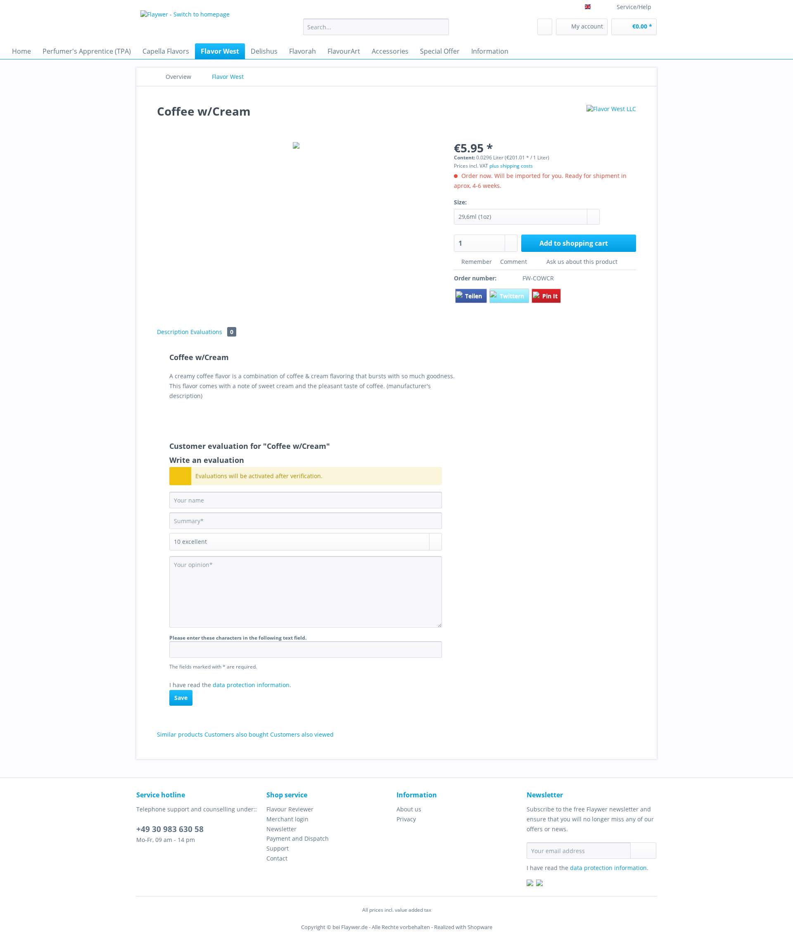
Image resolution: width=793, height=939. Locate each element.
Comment (514, 262)
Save (181, 698)
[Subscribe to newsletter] (643, 850)
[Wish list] (544, 27)
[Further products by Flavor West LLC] (611, 119)
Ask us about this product (581, 262)
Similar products (180, 734)
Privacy (406, 819)
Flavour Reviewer (289, 809)
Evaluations (211, 332)
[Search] (441, 27)
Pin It (550, 296)
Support (277, 848)
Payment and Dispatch (297, 838)
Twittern (513, 296)
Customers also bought (236, 734)
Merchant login (287, 819)
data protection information (251, 685)
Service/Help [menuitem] (634, 7)
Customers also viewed (302, 734)
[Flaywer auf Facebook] (530, 884)
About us (408, 809)
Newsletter (281, 829)
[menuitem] (376, 31)
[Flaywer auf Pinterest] (539, 884)
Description (173, 332)
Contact (276, 858)
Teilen (474, 296)
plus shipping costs (511, 165)
